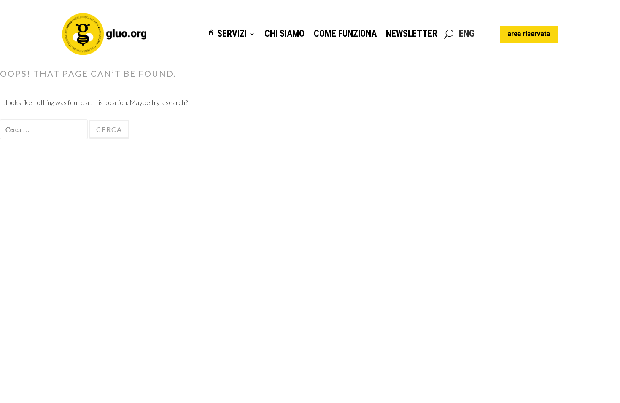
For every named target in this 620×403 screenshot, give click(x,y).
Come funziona (345, 34)
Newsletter (411, 34)
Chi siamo (284, 34)
